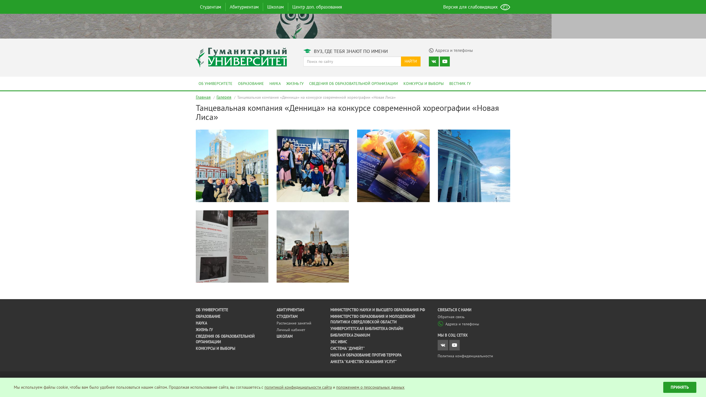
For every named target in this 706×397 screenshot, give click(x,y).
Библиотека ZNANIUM (350, 335)
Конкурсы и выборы (423, 83)
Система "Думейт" (347, 348)
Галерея (223, 97)
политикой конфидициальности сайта (298, 387)
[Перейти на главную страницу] (241, 57)
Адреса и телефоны (462, 323)
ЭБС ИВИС (338, 341)
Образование (251, 83)
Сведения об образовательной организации (353, 83)
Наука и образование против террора (366, 355)
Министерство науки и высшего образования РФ (377, 309)
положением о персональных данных (370, 387)
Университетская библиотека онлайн (366, 328)
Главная (203, 97)
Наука (275, 83)
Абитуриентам (244, 7)
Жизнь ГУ (295, 83)
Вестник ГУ (460, 83)
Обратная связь (451, 316)
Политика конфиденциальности (465, 355)
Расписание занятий (294, 323)
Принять (680, 387)
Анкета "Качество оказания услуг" (363, 361)
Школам (275, 7)
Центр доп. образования (317, 7)
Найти (411, 61)
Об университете (215, 83)
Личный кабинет (291, 329)
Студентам (210, 7)
